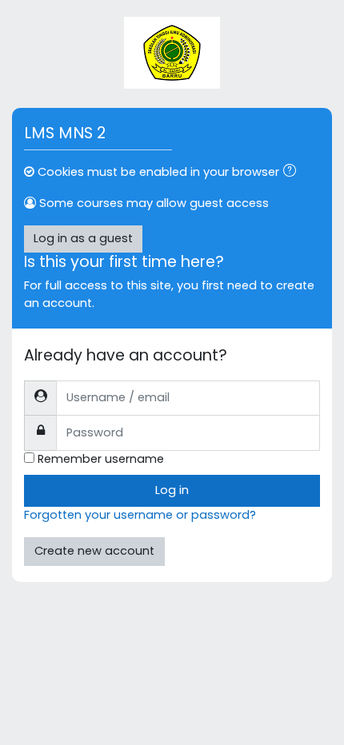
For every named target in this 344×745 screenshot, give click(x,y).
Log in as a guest (83, 238)
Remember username (101, 459)
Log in (172, 490)
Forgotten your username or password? (140, 515)
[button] (292, 172)
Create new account (94, 551)
